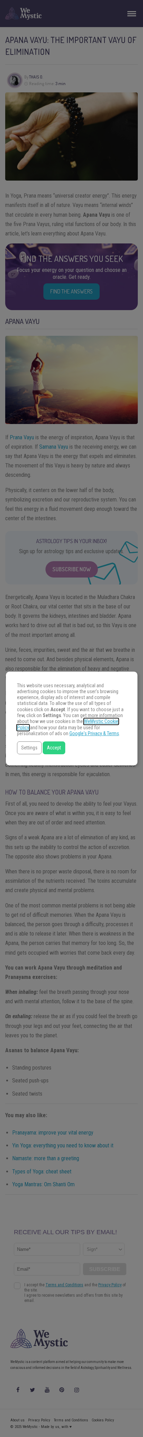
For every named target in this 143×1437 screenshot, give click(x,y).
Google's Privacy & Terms (94, 734)
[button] (29, 747)
